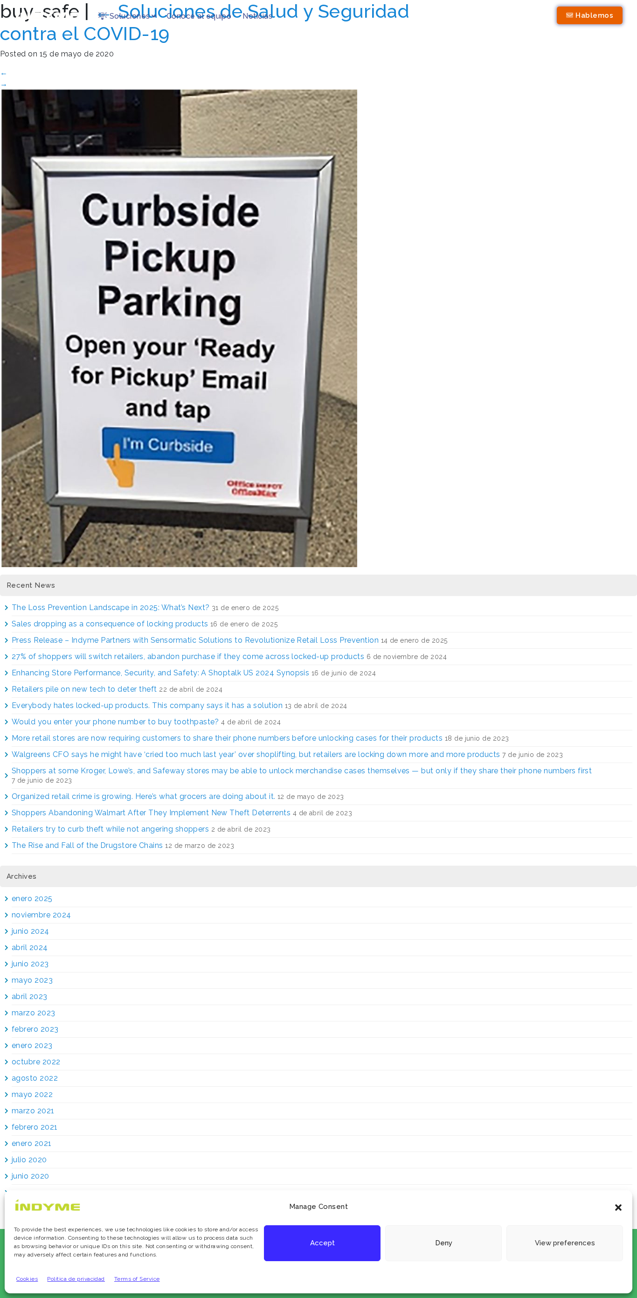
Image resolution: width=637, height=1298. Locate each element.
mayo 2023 (32, 980)
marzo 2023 (33, 1012)
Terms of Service (137, 1279)
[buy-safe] (178, 327)
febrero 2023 (35, 1029)
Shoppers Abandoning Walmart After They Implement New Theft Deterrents (151, 812)
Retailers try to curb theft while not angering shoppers (110, 829)
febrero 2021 (35, 1127)
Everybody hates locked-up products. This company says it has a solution (147, 705)
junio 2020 (30, 1176)
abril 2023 (30, 996)
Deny (443, 1243)
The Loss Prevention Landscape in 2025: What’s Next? (110, 607)
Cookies (27, 1279)
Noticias (257, 16)
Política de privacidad (76, 1279)
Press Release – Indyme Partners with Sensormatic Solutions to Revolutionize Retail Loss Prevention (195, 640)
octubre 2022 (36, 1061)
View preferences (565, 1243)
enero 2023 (32, 1045)
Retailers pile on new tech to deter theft (84, 689)
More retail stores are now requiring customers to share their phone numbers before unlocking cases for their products (227, 738)
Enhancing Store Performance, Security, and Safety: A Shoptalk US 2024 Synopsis (160, 672)
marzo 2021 (33, 1110)
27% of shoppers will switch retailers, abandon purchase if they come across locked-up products (188, 656)
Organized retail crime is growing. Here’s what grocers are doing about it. (144, 796)
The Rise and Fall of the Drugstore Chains (87, 845)
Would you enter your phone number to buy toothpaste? (115, 721)
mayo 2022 (32, 1094)
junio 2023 (30, 963)
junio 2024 (30, 931)
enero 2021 (32, 1143)
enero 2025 (32, 898)
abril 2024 (30, 947)
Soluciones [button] (128, 16)
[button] (618, 1206)
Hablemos (593, 15)
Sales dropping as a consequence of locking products (110, 623)
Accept (322, 1243)
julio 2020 (29, 1159)
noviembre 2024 (41, 914)
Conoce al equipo (199, 16)
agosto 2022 (35, 1078)
